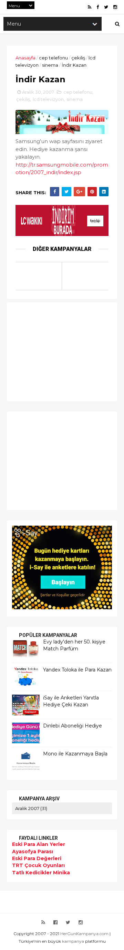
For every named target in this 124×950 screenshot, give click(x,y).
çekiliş (78, 57)
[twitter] (106, 7)
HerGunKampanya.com (84, 933)
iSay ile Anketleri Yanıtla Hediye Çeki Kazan (71, 701)
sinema (50, 65)
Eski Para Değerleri (36, 858)
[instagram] (115, 7)
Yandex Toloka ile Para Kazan (77, 670)
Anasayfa (25, 57)
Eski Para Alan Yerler (38, 844)
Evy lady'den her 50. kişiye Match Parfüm (74, 645)
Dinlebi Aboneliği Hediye (72, 726)
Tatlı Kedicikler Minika (41, 872)
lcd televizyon (48, 99)
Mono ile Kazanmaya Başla (75, 754)
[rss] (89, 7)
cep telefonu (53, 57)
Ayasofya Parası (32, 851)
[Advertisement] (55, 351)
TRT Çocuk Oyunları (38, 865)
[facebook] (97, 7)
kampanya (73, 941)
